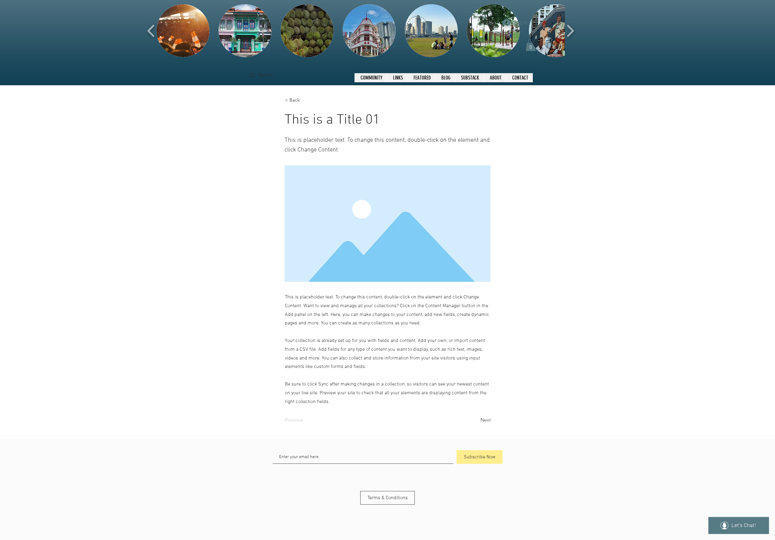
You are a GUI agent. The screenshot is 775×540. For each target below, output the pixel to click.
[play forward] (570, 31)
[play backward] (151, 31)
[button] (183, 30)
